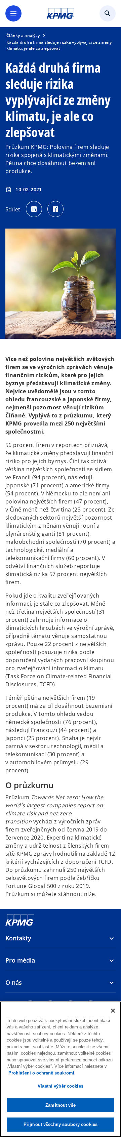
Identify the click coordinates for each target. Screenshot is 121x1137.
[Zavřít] (113, 1010)
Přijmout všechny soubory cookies (60, 1124)
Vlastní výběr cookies (60, 1086)
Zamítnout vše (60, 1105)
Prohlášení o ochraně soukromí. (42, 1072)
